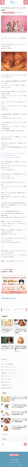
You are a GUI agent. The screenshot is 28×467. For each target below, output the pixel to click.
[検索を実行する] (25, 444)
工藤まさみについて (7, 385)
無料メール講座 (16, 462)
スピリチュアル (6, 382)
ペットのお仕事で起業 (8, 364)
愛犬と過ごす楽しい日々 (8, 388)
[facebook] (11, 460)
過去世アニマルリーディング (9, 373)
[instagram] (15, 460)
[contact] (17, 460)
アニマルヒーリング (7, 376)
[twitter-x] (13, 460)
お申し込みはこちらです (8, 298)
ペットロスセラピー (7, 379)
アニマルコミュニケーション (8, 12)
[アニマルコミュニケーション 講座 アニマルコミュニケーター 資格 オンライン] (14, 2)
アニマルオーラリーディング (9, 370)
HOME (10, 462)
